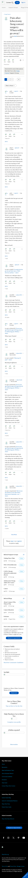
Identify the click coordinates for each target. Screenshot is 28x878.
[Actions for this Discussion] (23, 60)
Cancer (6, 588)
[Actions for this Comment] (22, 134)
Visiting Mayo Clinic (9, 558)
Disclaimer (4, 779)
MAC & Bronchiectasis (10, 565)
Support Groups (13, 7)
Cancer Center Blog (6, 797)
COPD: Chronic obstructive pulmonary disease (10, 573)
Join (17, 2)
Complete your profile (14, 722)
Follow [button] (21, 558)
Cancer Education (9, 610)
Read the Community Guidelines (13, 662)
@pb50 (16, 91)
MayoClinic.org (5, 854)
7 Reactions (6, 64)
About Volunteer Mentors (7, 773)
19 (18, 79)
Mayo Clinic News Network (8, 818)
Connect (8, 2)
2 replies (7, 435)
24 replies (7, 317)
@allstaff (17, 147)
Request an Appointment (14, 827)
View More (14, 534)
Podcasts (6, 616)
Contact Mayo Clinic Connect (8, 786)
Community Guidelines (7, 776)
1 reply (6, 258)
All (23, 554)
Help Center (4, 782)
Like (5, 61)
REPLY (6, 141)
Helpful (9, 61)
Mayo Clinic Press (6, 804)
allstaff (17, 36)
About (3, 764)
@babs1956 (19, 295)
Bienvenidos (14, 744)
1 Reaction (7, 138)
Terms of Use (5, 866)
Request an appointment (14, 638)
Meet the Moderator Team (8, 770)
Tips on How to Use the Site (14, 706)
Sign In (23, 2)
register (19, 541)
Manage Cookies (20, 866)
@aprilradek (19, 380)
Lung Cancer (7, 14)
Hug (13, 61)
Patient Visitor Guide (6, 807)
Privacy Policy (13, 866)
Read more (14, 693)
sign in (13, 541)
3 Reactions (7, 430)
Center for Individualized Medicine (9, 800)
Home (3, 7)
